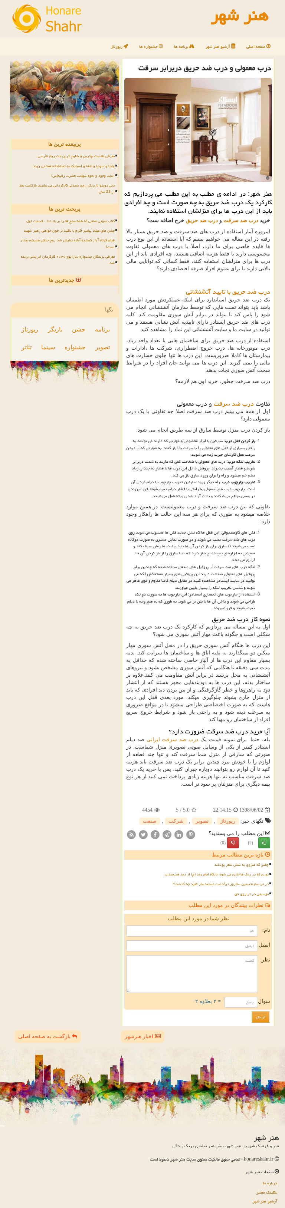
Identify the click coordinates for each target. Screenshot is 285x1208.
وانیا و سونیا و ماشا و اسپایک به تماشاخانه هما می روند (74, 166)
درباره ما (270, 1183)
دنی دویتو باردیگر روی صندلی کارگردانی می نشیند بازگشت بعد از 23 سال (67, 188)
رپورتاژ (117, 46)
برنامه (102, 329)
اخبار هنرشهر (140, 1036)
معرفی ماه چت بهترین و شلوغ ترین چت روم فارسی (76, 156)
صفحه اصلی (256, 46)
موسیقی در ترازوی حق (252, 894)
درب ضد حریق (202, 220)
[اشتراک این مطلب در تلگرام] (167, 834)
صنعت (150, 821)
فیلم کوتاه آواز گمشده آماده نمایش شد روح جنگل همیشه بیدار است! (67, 243)
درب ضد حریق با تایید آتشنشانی (228, 292)
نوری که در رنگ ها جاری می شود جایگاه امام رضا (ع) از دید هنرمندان (217, 874)
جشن (78, 329)
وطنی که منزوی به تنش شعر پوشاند (241, 864)
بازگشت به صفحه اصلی (45, 1036)
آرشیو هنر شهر (218, 46)
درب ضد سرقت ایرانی (172, 739)
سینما (48, 347)
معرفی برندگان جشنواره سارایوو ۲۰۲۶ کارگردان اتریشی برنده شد (68, 260)
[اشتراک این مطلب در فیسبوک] (155, 834)
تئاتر (27, 347)
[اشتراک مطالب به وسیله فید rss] (131, 834)
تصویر (202, 821)
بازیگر (55, 329)
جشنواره (75, 347)
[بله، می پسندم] (264, 842)
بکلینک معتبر (266, 1192)
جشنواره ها (149, 46)
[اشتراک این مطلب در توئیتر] (143, 834)
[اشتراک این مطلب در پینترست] (191, 834)
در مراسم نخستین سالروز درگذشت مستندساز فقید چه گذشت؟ (221, 884)
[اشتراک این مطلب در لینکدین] (179, 834)
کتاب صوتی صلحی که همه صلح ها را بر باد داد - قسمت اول (70, 221)
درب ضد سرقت (240, 220)
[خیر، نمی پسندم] (233, 842)
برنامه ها (181, 46)
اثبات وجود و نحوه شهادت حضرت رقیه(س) (83, 175)
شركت (176, 821)
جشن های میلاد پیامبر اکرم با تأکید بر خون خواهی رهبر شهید (69, 230)
